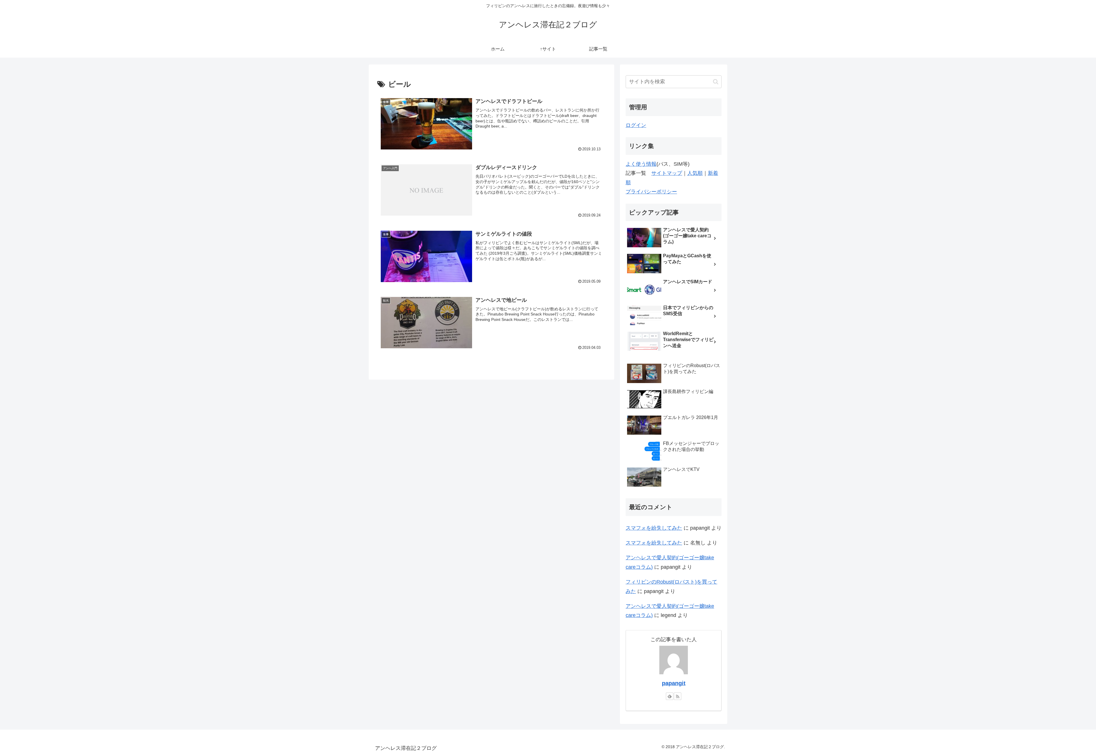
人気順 (695, 173)
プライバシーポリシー (651, 192)
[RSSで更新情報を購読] (677, 696)
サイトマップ (666, 173)
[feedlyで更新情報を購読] (669, 696)
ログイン (636, 125)
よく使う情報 (641, 164)
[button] (716, 81)
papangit (674, 683)
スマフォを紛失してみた (654, 528)
